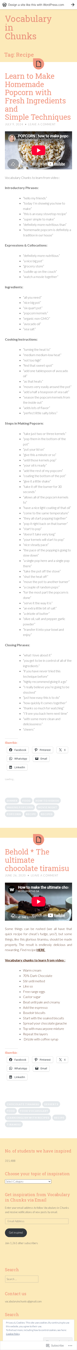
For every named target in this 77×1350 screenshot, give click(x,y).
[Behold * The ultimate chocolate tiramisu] (38, 839)
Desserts (51, 1104)
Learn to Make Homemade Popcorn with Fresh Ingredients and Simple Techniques (38, 96)
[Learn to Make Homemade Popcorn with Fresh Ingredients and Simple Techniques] (38, 63)
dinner (12, 800)
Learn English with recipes (28, 1117)
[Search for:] (22, 1279)
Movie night (47, 807)
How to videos (47, 800)
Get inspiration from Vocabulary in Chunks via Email (37, 1197)
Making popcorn (20, 807)
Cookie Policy (13, 1333)
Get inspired (16, 1232)
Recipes (47, 814)
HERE (41, 950)
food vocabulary (34, 1110)
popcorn (14, 814)
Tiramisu (14, 1124)
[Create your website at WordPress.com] (38, 4)
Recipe (31, 814)
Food (26, 800)
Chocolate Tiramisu (23, 1104)
